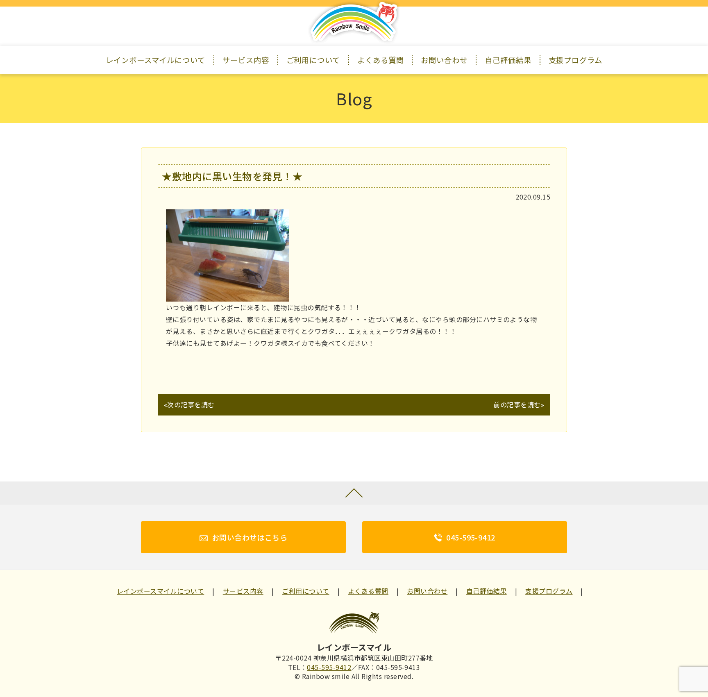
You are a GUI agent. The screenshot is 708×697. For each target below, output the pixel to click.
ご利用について (313, 59)
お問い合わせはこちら (250, 537)
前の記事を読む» (518, 404)
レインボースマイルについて (155, 59)
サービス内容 (245, 59)
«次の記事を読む (189, 404)
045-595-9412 (470, 537)
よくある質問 (380, 59)
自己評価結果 (508, 59)
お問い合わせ (444, 59)
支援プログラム (575, 59)
